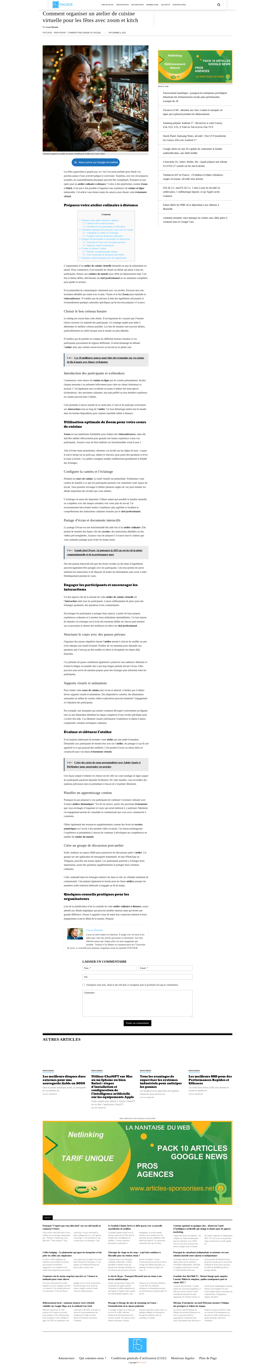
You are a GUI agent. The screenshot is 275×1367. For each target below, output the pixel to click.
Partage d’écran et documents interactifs (103, 236)
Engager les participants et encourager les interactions (104, 239)
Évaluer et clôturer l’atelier (92, 248)
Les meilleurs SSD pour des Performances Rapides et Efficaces (210, 1080)
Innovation (60, 33)
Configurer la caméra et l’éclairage (100, 233)
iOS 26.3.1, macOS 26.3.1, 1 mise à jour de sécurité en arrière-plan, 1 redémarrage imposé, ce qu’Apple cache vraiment (191, 191)
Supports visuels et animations (98, 245)
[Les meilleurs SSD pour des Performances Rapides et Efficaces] (211, 1056)
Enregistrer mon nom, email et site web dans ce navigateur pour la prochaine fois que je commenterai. (132, 985)
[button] (218, 4)
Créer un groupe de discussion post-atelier (103, 255)
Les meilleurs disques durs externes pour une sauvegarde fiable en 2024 (64, 1080)
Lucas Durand (52, 27)
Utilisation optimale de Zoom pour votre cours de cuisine (106, 230)
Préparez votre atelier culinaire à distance (99, 220)
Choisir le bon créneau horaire (98, 223)
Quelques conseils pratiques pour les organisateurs (103, 258)
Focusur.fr (142, 1362)
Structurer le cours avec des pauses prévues (104, 242)
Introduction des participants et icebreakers (104, 226)
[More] (229, 19)
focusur (47, 33)
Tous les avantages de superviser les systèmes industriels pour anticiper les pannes (161, 1082)
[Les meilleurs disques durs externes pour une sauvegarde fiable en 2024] (65, 1056)
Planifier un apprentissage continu (100, 251)
